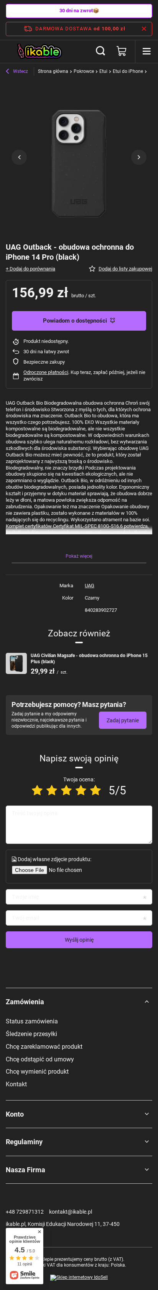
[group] (79, 157)
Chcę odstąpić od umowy (40, 1059)
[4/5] (81, 790)
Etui (103, 71)
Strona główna (53, 71)
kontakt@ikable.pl (70, 1212)
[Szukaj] (100, 51)
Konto (15, 1114)
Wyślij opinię (79, 940)
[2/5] (51, 790)
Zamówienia (25, 1002)
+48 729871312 (25, 1212)
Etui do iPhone (128, 71)
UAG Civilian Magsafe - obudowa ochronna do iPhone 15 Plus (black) (89, 658)
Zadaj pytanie (123, 720)
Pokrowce (84, 71)
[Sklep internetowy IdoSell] (79, 1278)
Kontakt (16, 1084)
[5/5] (95, 790)
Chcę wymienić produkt (37, 1071)
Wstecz (20, 71)
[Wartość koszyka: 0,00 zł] (121, 51)
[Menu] (146, 51)
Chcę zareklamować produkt (44, 1046)
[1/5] (37, 790)
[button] (19, 157)
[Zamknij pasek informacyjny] (144, 28)
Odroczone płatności (45, 372)
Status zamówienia (32, 1021)
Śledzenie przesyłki (31, 1034)
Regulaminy (24, 1142)
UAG (89, 585)
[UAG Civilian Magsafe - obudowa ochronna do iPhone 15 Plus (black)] (16, 663)
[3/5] (66, 790)
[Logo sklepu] (40, 51)
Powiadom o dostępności (75, 320)
